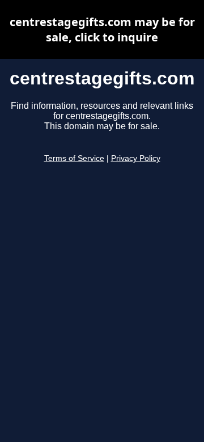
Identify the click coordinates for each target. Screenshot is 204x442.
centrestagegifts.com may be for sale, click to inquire (102, 29)
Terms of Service (74, 158)
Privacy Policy (135, 158)
